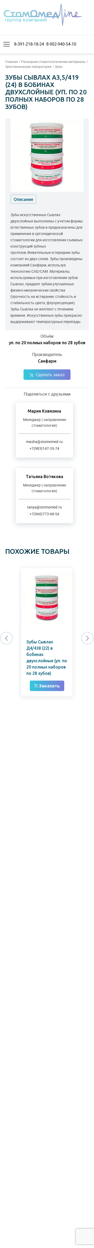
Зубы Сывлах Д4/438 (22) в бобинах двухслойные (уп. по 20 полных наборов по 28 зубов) (46, 657)
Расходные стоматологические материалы (53, 61)
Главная (11, 61)
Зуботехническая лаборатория (28, 66)
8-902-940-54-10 (61, 44)
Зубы (58, 66)
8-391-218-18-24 (29, 44)
